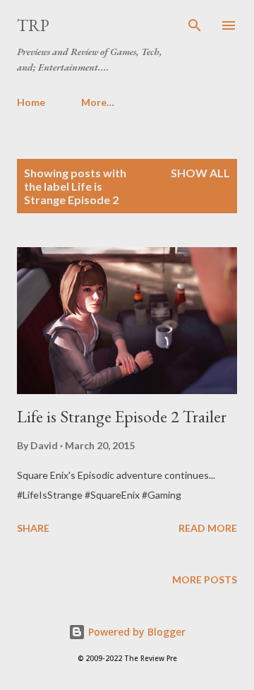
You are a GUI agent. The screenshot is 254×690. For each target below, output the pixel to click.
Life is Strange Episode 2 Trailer (121, 416)
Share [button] (33, 528)
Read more (208, 528)
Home (31, 102)
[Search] (194, 25)
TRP (33, 25)
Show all (200, 172)
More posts (204, 579)
